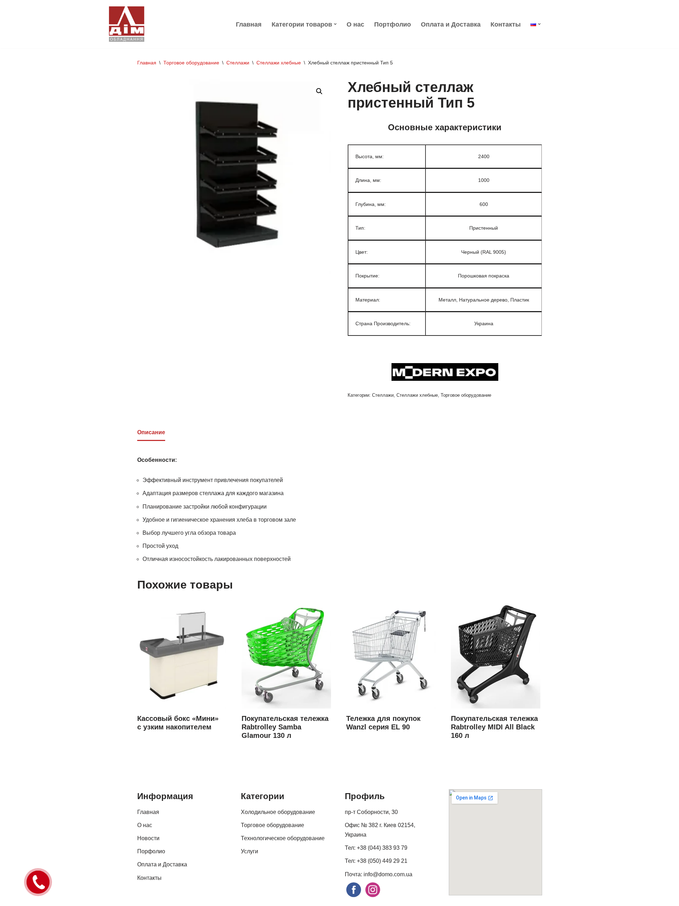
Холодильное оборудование (278, 812)
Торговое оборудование (191, 62)
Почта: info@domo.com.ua (378, 874)
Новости (148, 838)
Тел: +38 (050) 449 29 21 (376, 861)
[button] (335, 24)
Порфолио (151, 851)
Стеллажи (237, 62)
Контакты (506, 24)
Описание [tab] (151, 432)
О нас (355, 24)
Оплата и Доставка (451, 24)
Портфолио (392, 24)
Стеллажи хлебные (278, 62)
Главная (249, 24)
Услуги (249, 851)
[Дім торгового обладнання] (126, 24)
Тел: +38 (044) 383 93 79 (376, 848)
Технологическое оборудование (283, 838)
